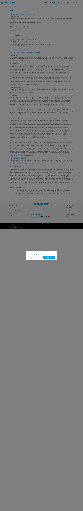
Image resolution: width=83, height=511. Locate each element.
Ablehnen (32, 257)
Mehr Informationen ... (39, 254)
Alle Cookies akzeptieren (48, 257)
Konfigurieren (39, 257)
